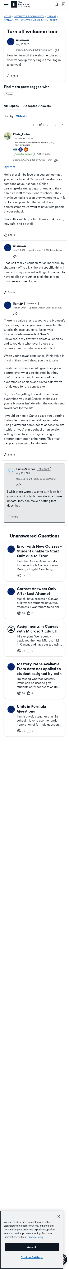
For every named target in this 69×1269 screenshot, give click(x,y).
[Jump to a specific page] (62, 125)
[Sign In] (63, 4)
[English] (20, 4)
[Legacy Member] (20, 150)
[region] (31, 1240)
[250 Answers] (26, 150)
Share (12, 76)
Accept (31, 1247)
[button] (11, 41)
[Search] (56, 4)
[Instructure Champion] (15, 150)
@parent (9, 167)
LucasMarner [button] (25, 469)
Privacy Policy (35, 1236)
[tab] (11, 106)
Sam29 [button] (18, 303)
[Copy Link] (56, 50)
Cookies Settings (32, 1257)
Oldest (21, 116)
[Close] (58, 1216)
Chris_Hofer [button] (21, 134)
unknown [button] (22, 40)
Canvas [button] (9, 94)
